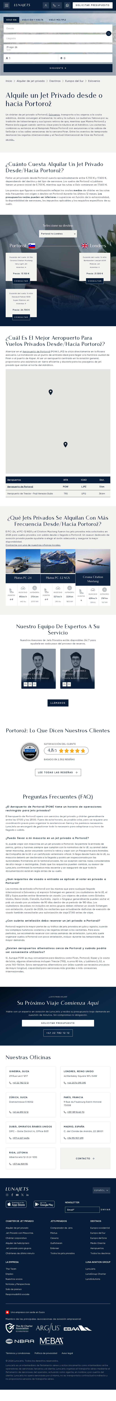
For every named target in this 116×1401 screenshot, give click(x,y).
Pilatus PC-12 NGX (58, 578)
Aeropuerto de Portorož (36, 351)
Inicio (9, 80)
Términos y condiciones (18, 1353)
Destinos (55, 80)
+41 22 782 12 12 (58, 1033)
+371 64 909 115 (20, 1164)
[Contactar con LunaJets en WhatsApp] (67, 5)
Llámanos (58, 703)
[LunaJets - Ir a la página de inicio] (22, 5)
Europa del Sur (74, 80)
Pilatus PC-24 (23, 578)
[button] (56, 5)
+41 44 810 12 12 (20, 1112)
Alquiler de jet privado (31, 80)
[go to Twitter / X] (22, 1194)
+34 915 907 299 (75, 1138)
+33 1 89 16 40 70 (75, 1112)
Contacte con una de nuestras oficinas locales (33, 545)
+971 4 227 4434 (21, 1138)
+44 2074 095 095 (76, 1082)
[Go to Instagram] (7, 1194)
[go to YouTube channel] (17, 1194)
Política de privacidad (46, 1353)
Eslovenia (94, 80)
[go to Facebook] (12, 1194)
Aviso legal (67, 1353)
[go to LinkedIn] (27, 1194)
